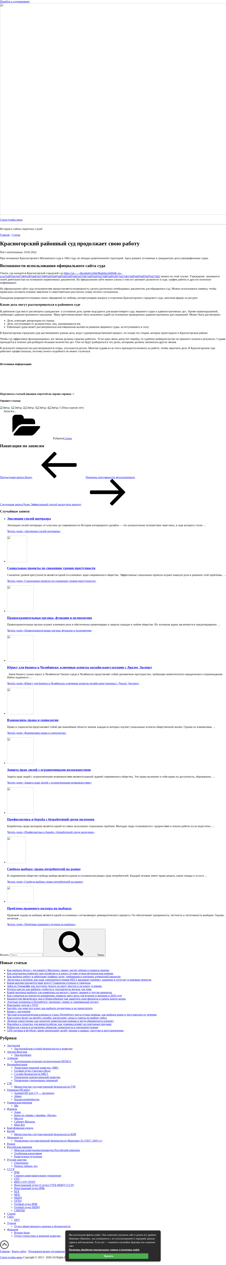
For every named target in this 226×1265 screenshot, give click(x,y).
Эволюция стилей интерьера (29, 518)
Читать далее (34, 531)
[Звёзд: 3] (30, 407)
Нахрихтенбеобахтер (26, 1099)
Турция (11, 1223)
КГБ (16, 1191)
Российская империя (19, 1146)
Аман (17, 1112)
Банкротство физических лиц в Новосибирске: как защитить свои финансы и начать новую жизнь (66, 998)
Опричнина (21, 1162)
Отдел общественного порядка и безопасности (42, 1226)
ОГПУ (18, 1200)
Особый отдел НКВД (27, 1207)
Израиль (12, 1108)
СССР (10, 1169)
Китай (11, 1131)
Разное (11, 1143)
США (10, 1216)
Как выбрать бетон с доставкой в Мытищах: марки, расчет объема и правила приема (58, 970)
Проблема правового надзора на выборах (39, 908)
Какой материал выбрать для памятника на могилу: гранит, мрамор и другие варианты (59, 992)
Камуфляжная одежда (20, 1127)
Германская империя (19, 1102)
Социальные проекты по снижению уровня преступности (51, 568)
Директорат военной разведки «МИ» (36, 1067)
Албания (12, 1058)
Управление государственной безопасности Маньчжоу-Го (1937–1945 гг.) (58, 1140)
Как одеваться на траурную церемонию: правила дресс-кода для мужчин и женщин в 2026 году (64, 995)
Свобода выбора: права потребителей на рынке (44, 869)
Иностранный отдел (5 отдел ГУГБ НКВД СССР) (44, 1185)
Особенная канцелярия (28, 1153)
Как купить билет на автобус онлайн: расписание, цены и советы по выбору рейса (57, 1017)
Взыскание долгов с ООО (22, 1005)
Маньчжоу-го (15, 1137)
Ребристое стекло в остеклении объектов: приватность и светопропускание (52, 1027)
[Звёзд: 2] (18, 407)
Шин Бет (19, 1124)
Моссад (18, 1118)
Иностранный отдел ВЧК (29, 1188)
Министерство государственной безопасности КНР (45, 1134)
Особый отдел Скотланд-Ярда (32, 1070)
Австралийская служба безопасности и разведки (43, 1048)
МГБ (17, 1194)
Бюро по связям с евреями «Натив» (35, 1115)
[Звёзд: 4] (43, 407)
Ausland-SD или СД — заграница (34, 1093)
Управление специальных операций (36, 1080)
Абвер (18, 1096)
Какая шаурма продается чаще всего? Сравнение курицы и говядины (49, 982)
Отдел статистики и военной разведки (37, 1235)
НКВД (18, 1197)
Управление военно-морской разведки (37, 1077)
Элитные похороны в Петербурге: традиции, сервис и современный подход (53, 1001)
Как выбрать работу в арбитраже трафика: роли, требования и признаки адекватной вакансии (64, 976)
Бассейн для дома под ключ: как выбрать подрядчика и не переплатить (50, 1008)
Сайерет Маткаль (24, 1121)
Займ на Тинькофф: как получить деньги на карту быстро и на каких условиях (54, 986)
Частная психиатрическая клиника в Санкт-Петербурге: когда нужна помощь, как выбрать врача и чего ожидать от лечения (81, 1014)
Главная (5, 1251)
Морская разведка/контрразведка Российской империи (47, 1150)
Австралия (13, 1045)
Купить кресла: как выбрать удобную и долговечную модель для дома (49, 989)
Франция (12, 1229)
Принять (109, 1256)
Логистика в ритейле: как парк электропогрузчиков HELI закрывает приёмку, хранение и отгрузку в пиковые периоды (79, 979)
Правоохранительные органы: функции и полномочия (49, 618)
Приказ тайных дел (25, 1166)
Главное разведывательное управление (37, 1175)
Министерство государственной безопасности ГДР (45, 1086)
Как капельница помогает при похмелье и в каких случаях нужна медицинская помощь (60, 973)
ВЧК (17, 1172)
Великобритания (17, 1064)
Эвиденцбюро (22, 1054)
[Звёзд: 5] (55, 407)
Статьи (67, 438)
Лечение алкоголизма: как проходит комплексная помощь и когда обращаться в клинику (60, 1020)
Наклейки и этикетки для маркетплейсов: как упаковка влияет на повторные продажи (59, 1024)
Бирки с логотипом (18, 1011)
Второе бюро (22, 1232)
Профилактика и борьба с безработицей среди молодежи (50, 819)
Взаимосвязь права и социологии (32, 720)
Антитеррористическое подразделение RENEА (42, 1061)
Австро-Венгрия (17, 1051)
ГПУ (17, 1178)
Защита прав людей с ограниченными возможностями (49, 770)
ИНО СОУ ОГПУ (24, 1181)
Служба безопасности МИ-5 (31, 1073)
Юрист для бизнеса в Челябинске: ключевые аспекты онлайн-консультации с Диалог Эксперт (79, 667)
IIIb (16, 1105)
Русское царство (17, 1159)
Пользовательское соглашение (46, 1251)
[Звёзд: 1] (6, 407)
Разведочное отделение (28, 1156)
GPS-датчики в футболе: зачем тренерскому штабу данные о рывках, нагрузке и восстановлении (65, 1030)
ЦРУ (17, 1219)
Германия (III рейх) (18, 1089)
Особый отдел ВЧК (25, 1204)
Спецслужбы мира (11, 219)
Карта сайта (19, 1251)
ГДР (9, 1083)
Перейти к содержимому (15, 1)
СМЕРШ (19, 1210)
